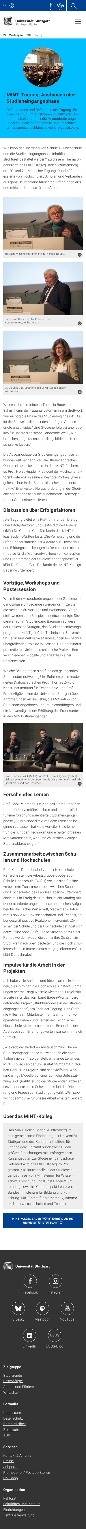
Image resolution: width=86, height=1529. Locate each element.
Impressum (12, 1412)
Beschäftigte (13, 1380)
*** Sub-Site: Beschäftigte (4, 34)
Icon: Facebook (30, 1281)
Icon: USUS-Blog (54, 1335)
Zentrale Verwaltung (19, 1515)
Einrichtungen (14, 1509)
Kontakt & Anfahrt (17, 1455)
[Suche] (73, 5)
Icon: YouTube (67, 1308)
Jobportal (10, 1466)
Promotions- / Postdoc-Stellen (26, 1472)
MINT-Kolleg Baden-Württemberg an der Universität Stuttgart (43, 1221)
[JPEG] (43, 223)
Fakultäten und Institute (21, 1503)
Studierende (12, 1375)
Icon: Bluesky (18, 1308)
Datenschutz (13, 1418)
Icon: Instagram (55, 1281)
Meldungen (16, 35)
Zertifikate (11, 1429)
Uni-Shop (10, 1477)
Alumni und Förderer (19, 1386)
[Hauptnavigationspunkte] (78, 21)
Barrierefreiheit (14, 1423)
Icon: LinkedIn (29, 1335)
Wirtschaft (11, 1392)
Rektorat (9, 1498)
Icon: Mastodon (42, 1308)
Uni (5, 5)
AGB (6, 1435)
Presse (8, 1460)
